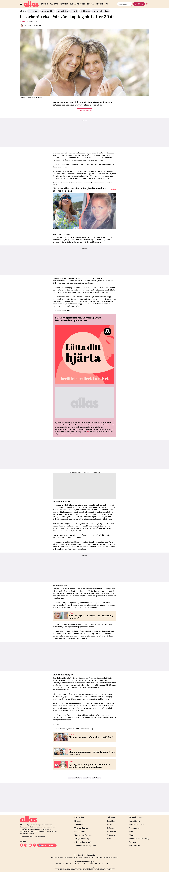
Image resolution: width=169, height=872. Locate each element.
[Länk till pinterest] (34, 845)
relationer (24, 21)
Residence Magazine (111, 857)
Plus (106, 4)
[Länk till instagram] (25, 845)
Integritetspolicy (81, 838)
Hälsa (109, 824)
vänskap (87, 778)
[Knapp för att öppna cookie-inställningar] (147, 4)
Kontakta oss (134, 821)
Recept (91, 857)
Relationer (64, 4)
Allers (131, 835)
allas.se (114, 868)
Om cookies (79, 831)
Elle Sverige (55, 857)
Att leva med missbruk (101, 11)
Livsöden (44, 4)
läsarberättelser (75, 778)
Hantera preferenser (83, 835)
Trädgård (54, 4)
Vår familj (74, 11)
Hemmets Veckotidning (139, 838)
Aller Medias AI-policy (83, 842)
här (88, 432)
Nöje (109, 838)
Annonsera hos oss (137, 824)
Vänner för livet (62, 11)
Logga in (139, 4)
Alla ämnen (79, 824)
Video (82, 4)
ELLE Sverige (60, 864)
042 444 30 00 (78, 868)
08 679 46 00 (108, 869)
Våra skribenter (81, 828)
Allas (131, 831)
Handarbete (74, 4)
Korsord (33, 11)
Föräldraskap (85, 11)
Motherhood (99, 857)
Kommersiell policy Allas (85, 845)
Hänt (61, 857)
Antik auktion (135, 845)
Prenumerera (124, 4)
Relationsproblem (47, 11)
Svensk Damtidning (70, 857)
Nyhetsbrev (79, 821)
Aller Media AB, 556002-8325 (74, 869)
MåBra (86, 857)
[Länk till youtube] (30, 845)
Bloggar (90, 4)
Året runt (133, 842)
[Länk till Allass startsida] (31, 4)
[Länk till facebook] (21, 845)
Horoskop (99, 4)
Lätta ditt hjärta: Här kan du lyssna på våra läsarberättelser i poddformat (78, 319)
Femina (80, 857)
